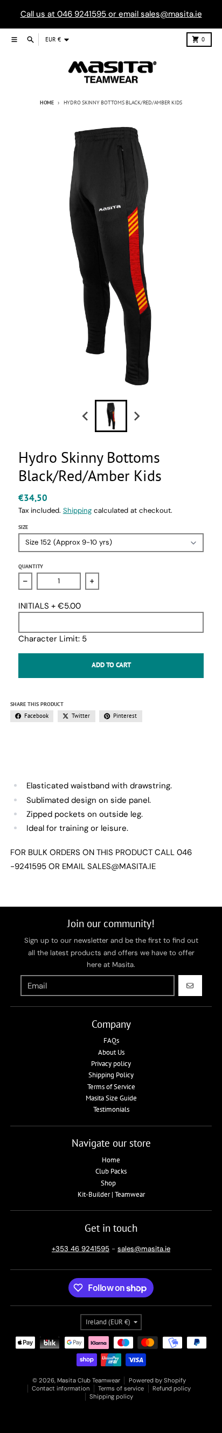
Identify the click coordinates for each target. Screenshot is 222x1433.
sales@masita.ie (143, 1248)
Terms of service (121, 1388)
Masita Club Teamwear (88, 1380)
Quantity (30, 566)
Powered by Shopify (157, 1380)
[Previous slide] (86, 416)
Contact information (60, 1388)
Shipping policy (111, 1396)
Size (23, 527)
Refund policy (171, 1388)
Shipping (77, 510)
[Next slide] (136, 416)
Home (47, 102)
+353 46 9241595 (80, 1248)
